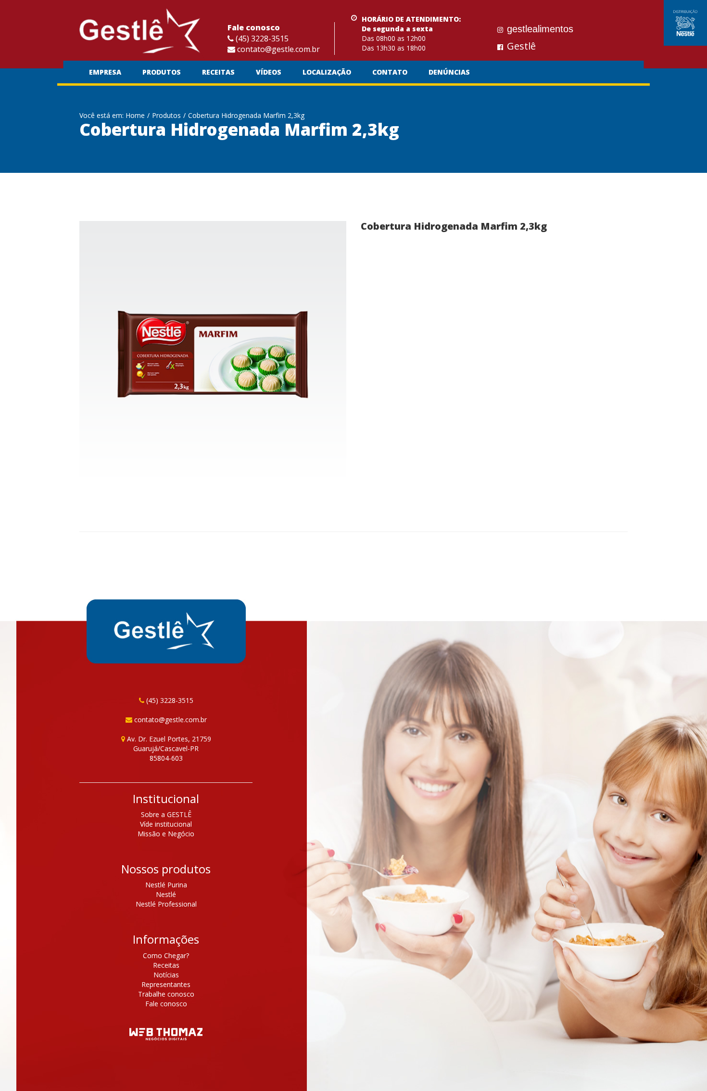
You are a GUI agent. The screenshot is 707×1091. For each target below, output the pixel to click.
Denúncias (449, 72)
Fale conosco (166, 1003)
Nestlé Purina (166, 884)
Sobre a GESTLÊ (166, 814)
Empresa (105, 72)
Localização (327, 72)
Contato (389, 72)
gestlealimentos (540, 29)
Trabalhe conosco (166, 994)
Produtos (161, 72)
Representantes (165, 984)
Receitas (218, 72)
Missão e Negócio (166, 833)
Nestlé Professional (166, 904)
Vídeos (268, 72)
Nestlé (166, 894)
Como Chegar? (166, 955)
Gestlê (521, 45)
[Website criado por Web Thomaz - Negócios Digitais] (165, 1035)
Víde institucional (166, 824)
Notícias (166, 974)
